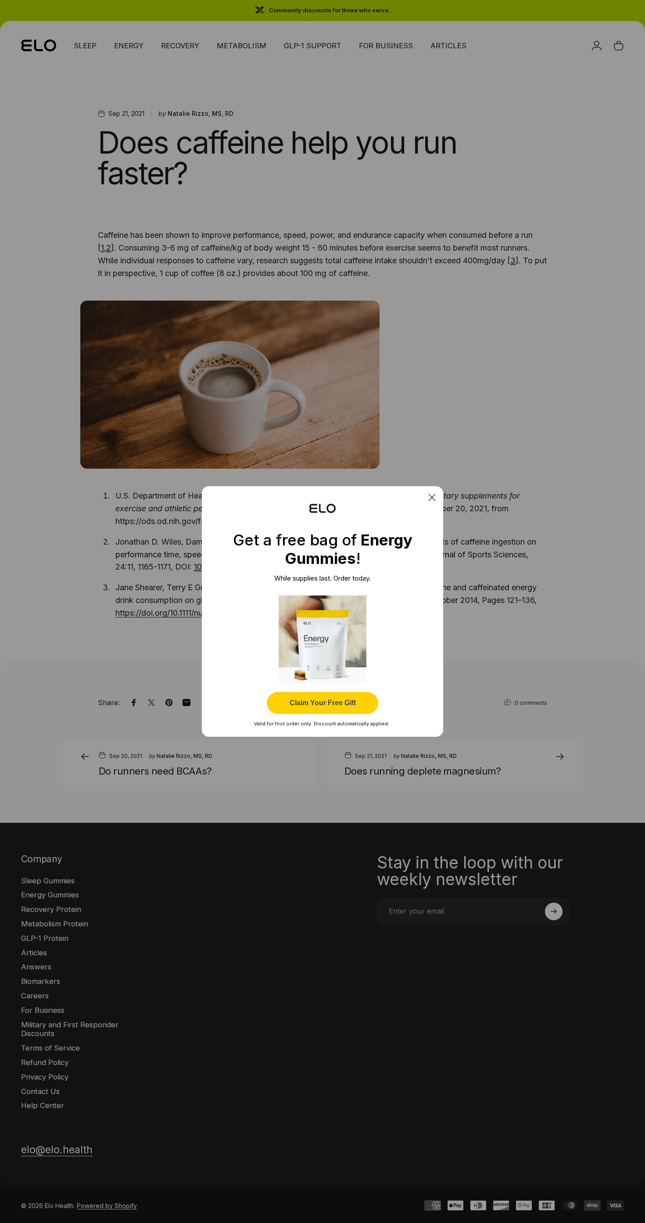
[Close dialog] (432, 497)
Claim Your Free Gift (323, 703)
